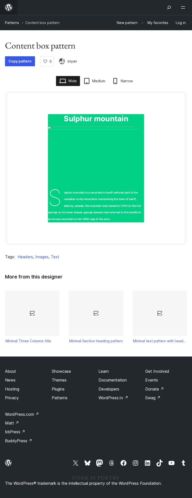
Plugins (58, 389)
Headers (25, 256)
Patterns (12, 22)
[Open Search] (169, 7)
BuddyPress (18, 440)
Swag (152, 397)
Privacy (12, 397)
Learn (103, 371)
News (10, 380)
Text (55, 256)
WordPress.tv (113, 397)
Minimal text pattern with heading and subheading (159, 341)
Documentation (112, 380)
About (10, 371)
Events (151, 380)
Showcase (61, 371)
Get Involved (157, 371)
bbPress (15, 431)
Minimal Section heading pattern (96, 341)
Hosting (12, 389)
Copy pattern (20, 61)
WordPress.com (22, 414)
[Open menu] (184, 7)
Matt (12, 423)
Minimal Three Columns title (28, 341)
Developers (108, 389)
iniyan (72, 61)
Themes (59, 380)
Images (41, 256)
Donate (154, 389)
